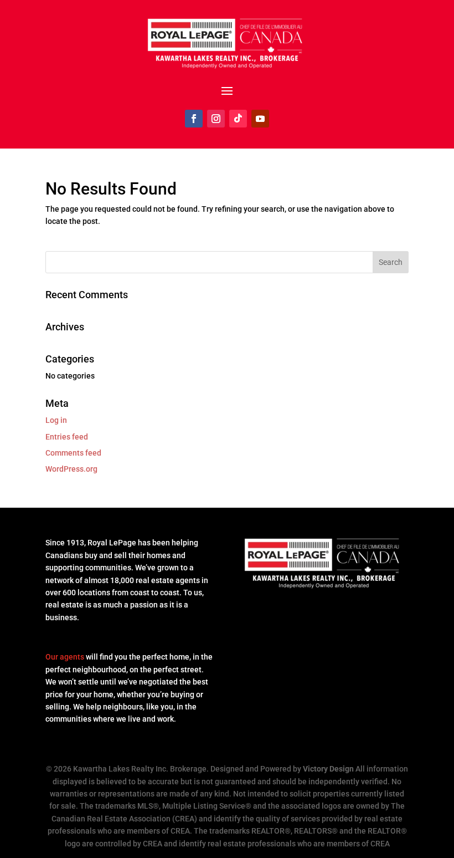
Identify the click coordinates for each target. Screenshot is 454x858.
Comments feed (73, 452)
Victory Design (328, 768)
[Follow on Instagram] (216, 118)
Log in (56, 420)
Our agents (64, 656)
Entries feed (66, 436)
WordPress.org (71, 468)
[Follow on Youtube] (260, 118)
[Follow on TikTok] (238, 118)
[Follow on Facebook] (194, 118)
